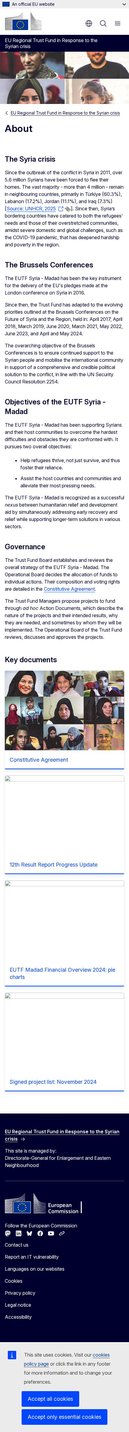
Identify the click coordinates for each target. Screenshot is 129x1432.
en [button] (88, 23)
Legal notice (18, 1305)
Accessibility (18, 1317)
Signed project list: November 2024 (53, 1082)
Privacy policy (20, 1293)
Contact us (16, 1245)
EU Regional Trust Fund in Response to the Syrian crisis (65, 112)
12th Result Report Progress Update (54, 864)
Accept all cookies (50, 1399)
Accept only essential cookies (64, 1417)
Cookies (13, 1281)
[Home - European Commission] (23, 21)
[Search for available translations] (68, 209)
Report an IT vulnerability (32, 1257)
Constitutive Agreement (69, 589)
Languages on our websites (34, 1269)
